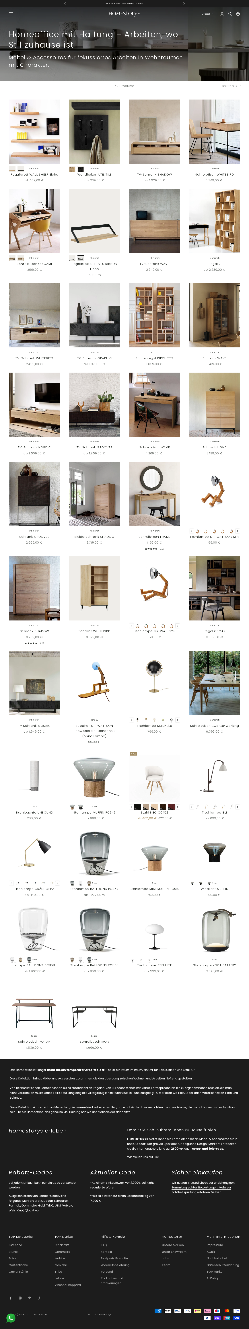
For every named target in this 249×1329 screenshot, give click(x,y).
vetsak (59, 1278)
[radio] (12, 169)
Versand (107, 1272)
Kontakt (106, 1252)
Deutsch (206, 13)
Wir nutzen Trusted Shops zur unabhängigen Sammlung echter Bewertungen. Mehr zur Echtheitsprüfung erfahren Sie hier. (203, 1187)
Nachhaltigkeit (217, 1258)
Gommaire (62, 1252)
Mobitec (61, 1258)
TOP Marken (215, 1272)
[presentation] (238, 531)
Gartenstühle (18, 1272)
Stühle (13, 1252)
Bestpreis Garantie (114, 1258)
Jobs (165, 1258)
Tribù (58, 1272)
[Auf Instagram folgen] (20, 1298)
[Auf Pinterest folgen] (29, 1298)
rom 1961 (61, 1265)
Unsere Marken (173, 1245)
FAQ (104, 1245)
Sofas (13, 1258)
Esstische (15, 1245)
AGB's (211, 1252)
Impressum (215, 1245)
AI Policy (213, 1278)
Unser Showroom (174, 1252)
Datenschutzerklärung (223, 1265)
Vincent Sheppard (68, 1285)
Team (166, 1265)
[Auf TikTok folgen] (39, 1298)
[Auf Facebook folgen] (10, 1298)
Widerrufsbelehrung (115, 1265)
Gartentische (18, 1265)
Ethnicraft (62, 1245)
